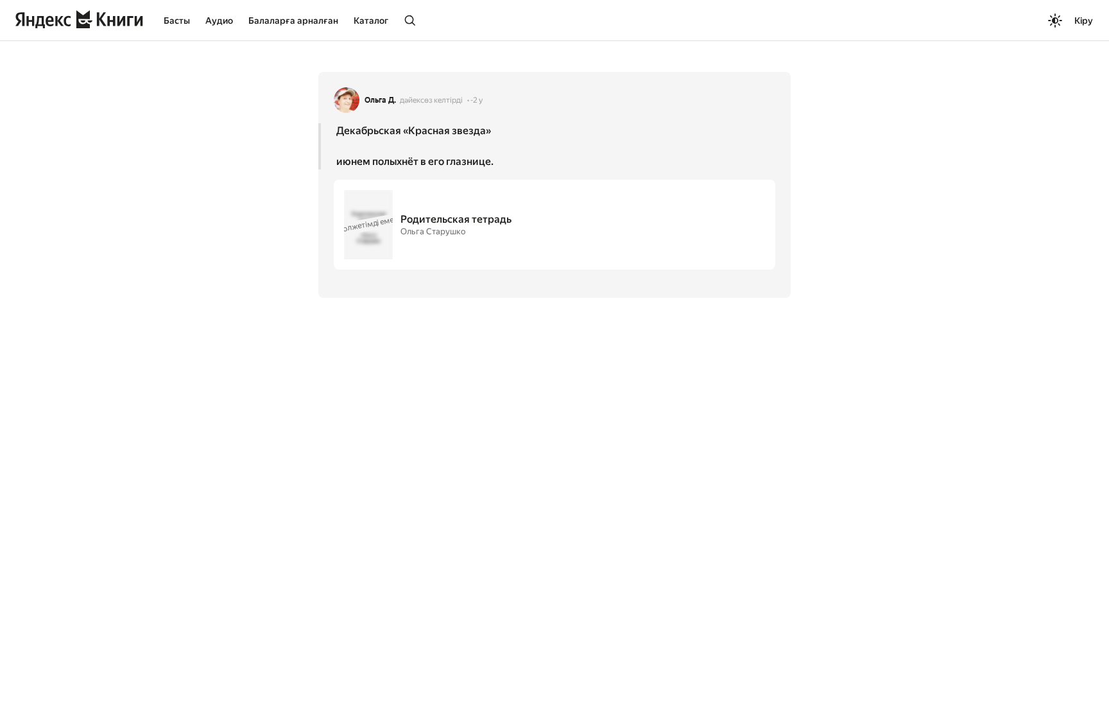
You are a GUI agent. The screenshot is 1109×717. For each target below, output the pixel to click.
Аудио (219, 20)
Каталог (371, 20)
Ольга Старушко (432, 231)
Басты (177, 20)
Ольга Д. (380, 100)
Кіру (1083, 20)
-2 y (476, 100)
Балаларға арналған (293, 20)
